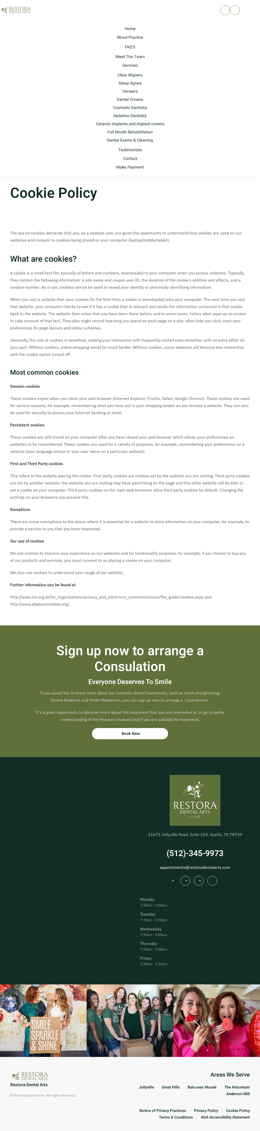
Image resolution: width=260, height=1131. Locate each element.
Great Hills (171, 1087)
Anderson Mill (238, 1094)
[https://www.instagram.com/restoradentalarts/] (185, 881)
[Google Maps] (212, 881)
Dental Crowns (130, 99)
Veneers (130, 91)
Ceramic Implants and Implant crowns (130, 124)
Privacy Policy (206, 1110)
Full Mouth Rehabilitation (130, 132)
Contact (130, 159)
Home (130, 29)
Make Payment (130, 167)
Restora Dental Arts (29, 1085)
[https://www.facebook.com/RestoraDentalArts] (199, 881)
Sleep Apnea (130, 83)
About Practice (130, 37)
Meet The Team (130, 57)
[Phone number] (225, 10)
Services (130, 65)
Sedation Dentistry (130, 116)
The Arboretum (237, 1087)
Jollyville (146, 1087)
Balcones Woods (202, 1087)
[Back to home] (16, 10)
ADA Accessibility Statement (225, 1117)
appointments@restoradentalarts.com (195, 867)
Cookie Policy (238, 1110)
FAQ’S (130, 47)
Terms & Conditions (176, 1117)
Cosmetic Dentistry (130, 108)
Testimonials (130, 150)
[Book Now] (235, 10)
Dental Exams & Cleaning (130, 140)
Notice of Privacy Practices (162, 1110)
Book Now (131, 734)
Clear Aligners (130, 75)
